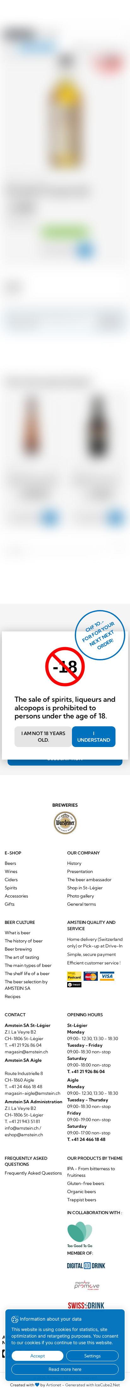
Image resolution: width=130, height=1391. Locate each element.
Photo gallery (80, 896)
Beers (10, 863)
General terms (81, 904)
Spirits (11, 888)
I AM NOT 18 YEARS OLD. (43, 736)
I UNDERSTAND (93, 736)
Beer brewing (18, 949)
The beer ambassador (89, 879)
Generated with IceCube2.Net (92, 1385)
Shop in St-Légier (85, 888)
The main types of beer (28, 965)
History (74, 863)
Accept (37, 1356)
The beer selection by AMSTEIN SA (26, 985)
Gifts (10, 904)
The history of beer (24, 941)
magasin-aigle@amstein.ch (32, 1093)
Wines (11, 871)
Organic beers (81, 1191)
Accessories (16, 896)
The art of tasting (22, 957)
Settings (92, 1356)
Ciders (11, 879)
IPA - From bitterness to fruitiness (91, 1172)
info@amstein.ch (21, 1128)
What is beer (17, 933)
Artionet (53, 1385)
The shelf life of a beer (27, 973)
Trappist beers (81, 1200)
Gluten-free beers (85, 1183)
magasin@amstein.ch (26, 1052)
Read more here (65, 1369)
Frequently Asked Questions (33, 1173)
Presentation (80, 871)
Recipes (13, 996)
